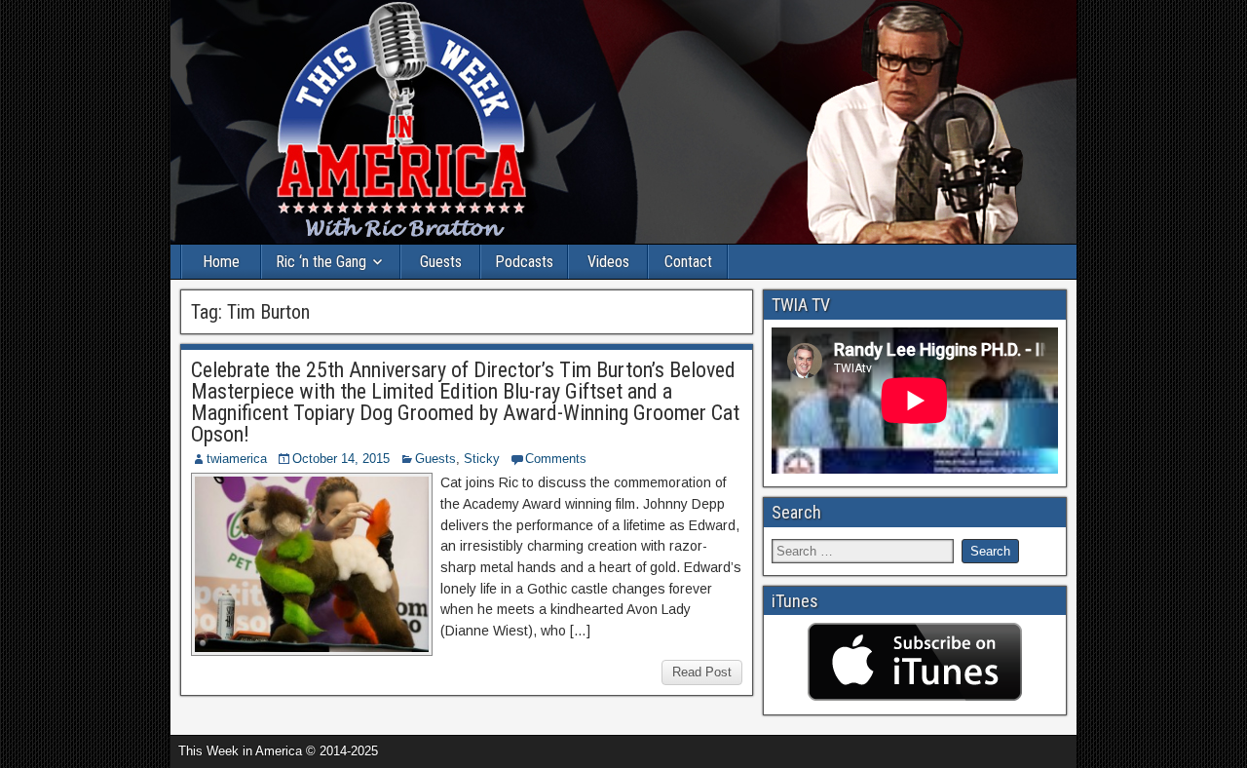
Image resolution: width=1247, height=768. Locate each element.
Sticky (482, 458)
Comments (555, 458)
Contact (688, 261)
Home (221, 261)
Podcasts (524, 261)
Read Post (702, 672)
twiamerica (237, 458)
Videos (608, 261)
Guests (441, 261)
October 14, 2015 (341, 458)
